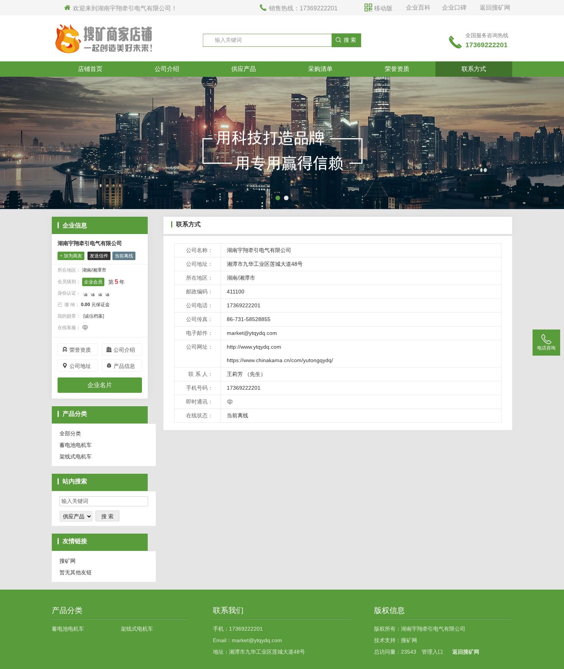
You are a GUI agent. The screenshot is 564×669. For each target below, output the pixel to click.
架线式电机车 (75, 456)
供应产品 (243, 69)
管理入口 (432, 652)
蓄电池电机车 (75, 445)
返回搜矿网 (495, 7)
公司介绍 (167, 69)
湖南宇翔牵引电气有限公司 (90, 243)
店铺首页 (90, 69)
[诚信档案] (93, 316)
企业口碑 (454, 7)
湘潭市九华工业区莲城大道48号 (265, 264)
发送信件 (99, 256)
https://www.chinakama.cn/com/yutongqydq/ (280, 360)
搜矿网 (67, 561)
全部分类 (70, 433)
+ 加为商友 (71, 256)
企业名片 (99, 385)
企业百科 (418, 7)
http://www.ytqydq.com (254, 347)
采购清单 (320, 69)
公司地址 (76, 366)
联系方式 (474, 69)
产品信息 (120, 366)
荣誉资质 (397, 69)
